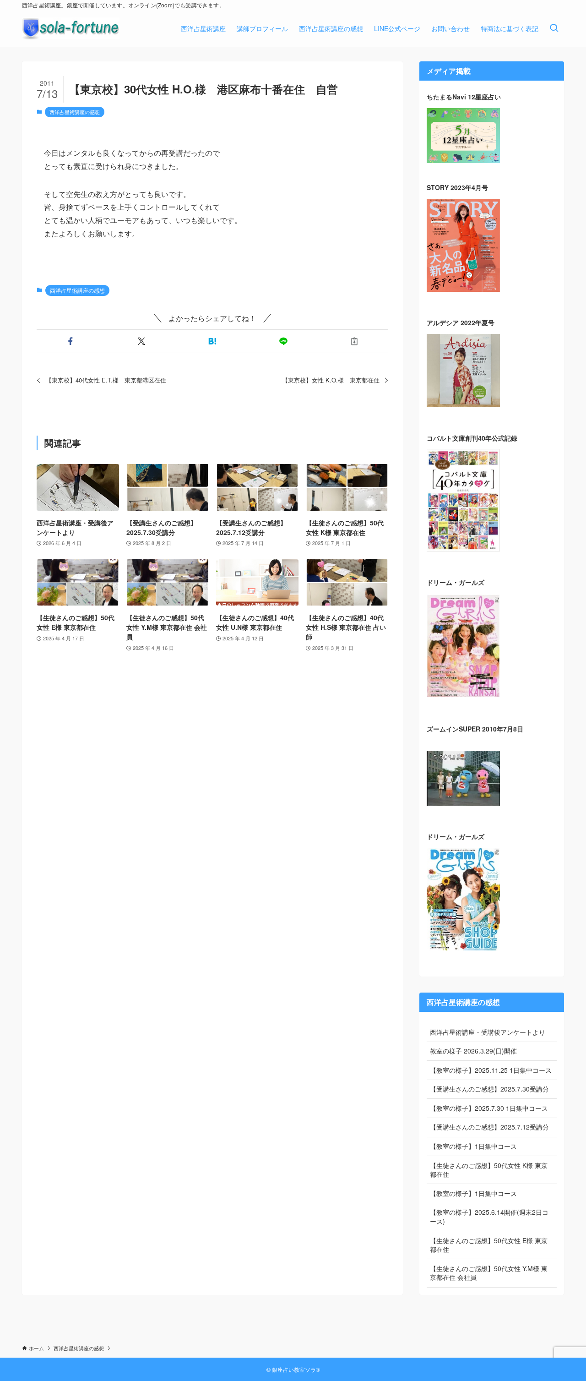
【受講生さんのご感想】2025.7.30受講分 (489, 1088)
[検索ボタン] (554, 28)
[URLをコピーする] (354, 341)
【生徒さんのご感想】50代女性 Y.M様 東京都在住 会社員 (489, 1273)
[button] (70, 341)
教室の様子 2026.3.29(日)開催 (473, 1050)
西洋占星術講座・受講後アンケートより (487, 1032)
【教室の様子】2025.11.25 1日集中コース (491, 1070)
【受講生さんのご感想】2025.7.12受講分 (489, 1126)
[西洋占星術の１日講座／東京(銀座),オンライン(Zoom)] (70, 28)
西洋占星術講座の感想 (74, 111)
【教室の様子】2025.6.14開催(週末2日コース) (489, 1216)
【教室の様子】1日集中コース (473, 1146)
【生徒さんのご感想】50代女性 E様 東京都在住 (489, 1245)
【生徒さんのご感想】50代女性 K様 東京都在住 (489, 1170)
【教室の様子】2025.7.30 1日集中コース (489, 1108)
